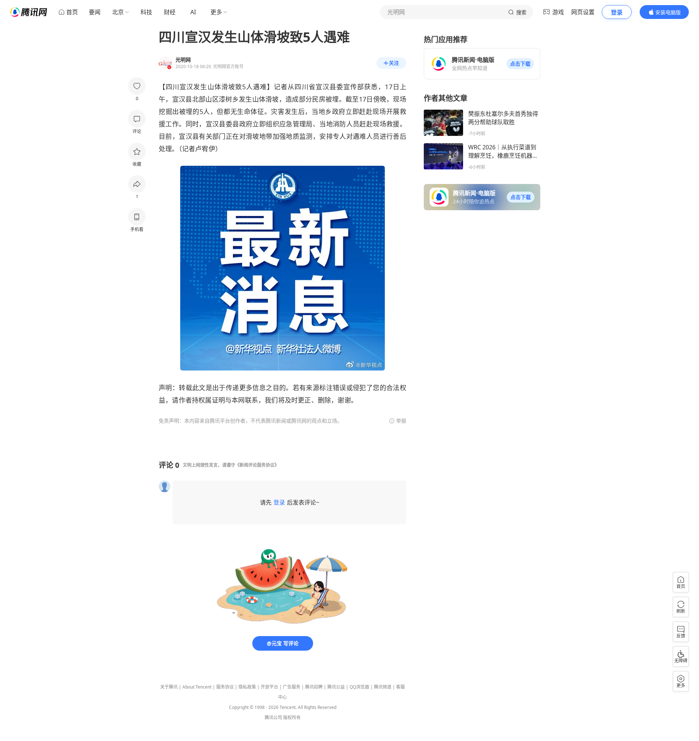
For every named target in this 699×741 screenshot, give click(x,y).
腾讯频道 (382, 687)
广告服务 (291, 687)
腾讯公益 (336, 687)
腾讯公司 (273, 717)
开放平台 (269, 687)
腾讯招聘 (314, 687)
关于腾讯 (169, 687)
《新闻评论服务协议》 (257, 465)
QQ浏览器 (359, 687)
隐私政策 (247, 687)
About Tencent (197, 687)
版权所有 (292, 717)
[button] (520, 63)
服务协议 (225, 687)
